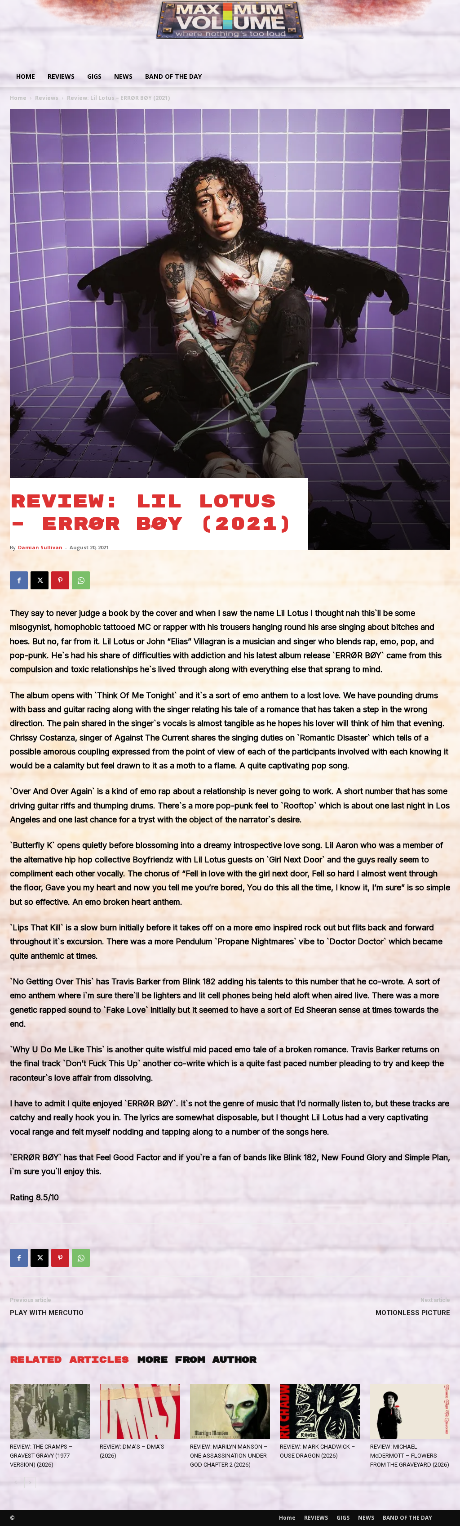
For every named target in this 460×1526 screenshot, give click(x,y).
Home (25, 76)
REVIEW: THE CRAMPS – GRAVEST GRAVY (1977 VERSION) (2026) (41, 1455)
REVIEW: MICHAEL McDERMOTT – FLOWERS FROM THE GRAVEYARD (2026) (409, 1455)
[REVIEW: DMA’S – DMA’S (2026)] (140, 1411)
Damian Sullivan (40, 547)
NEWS (123, 76)
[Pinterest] (60, 580)
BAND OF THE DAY (173, 76)
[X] (40, 580)
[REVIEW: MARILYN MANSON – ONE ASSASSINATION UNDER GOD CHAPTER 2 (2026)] (230, 1411)
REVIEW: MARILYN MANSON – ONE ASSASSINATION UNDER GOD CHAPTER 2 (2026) (229, 1455)
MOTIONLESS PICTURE (413, 1313)
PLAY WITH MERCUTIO (47, 1313)
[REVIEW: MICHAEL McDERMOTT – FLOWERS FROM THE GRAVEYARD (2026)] (410, 1411)
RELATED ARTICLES (69, 1359)
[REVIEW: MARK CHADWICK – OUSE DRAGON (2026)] (320, 1411)
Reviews (46, 98)
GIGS (94, 76)
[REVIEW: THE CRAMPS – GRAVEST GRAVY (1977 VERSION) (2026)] (50, 1411)
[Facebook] (19, 580)
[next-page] (29, 1482)
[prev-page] (15, 1482)
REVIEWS (61, 76)
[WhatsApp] (81, 580)
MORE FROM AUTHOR (196, 1359)
